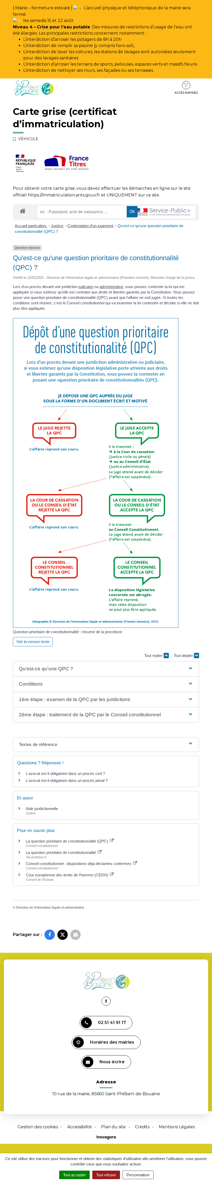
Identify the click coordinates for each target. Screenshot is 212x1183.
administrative (111, 286)
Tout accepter (74, 1175)
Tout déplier (184, 655)
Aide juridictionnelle (42, 808)
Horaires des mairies (112, 1042)
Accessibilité (79, 1126)
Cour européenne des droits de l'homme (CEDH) (67, 875)
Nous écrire (112, 1061)
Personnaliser (138, 1175)
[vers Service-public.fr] (163, 212)
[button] (106, 669)
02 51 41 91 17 (112, 1022)
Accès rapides (186, 92)
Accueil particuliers (31, 226)
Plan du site (113, 1126)
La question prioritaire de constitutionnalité (61, 852)
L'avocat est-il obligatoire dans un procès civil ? (65, 773)
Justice (57, 226)
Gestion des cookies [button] (38, 1126)
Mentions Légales (177, 1126)
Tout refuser (106, 1175)
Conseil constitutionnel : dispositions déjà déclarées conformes (79, 863)
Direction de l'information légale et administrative (50, 907)
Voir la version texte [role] (32, 641)
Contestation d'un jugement (90, 226)
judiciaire (86, 286)
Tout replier (154, 655)
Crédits (142, 1126)
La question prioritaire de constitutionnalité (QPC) (67, 841)
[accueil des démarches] (22, 211)
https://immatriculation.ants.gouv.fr (64, 195)
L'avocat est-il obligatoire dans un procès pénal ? (67, 780)
